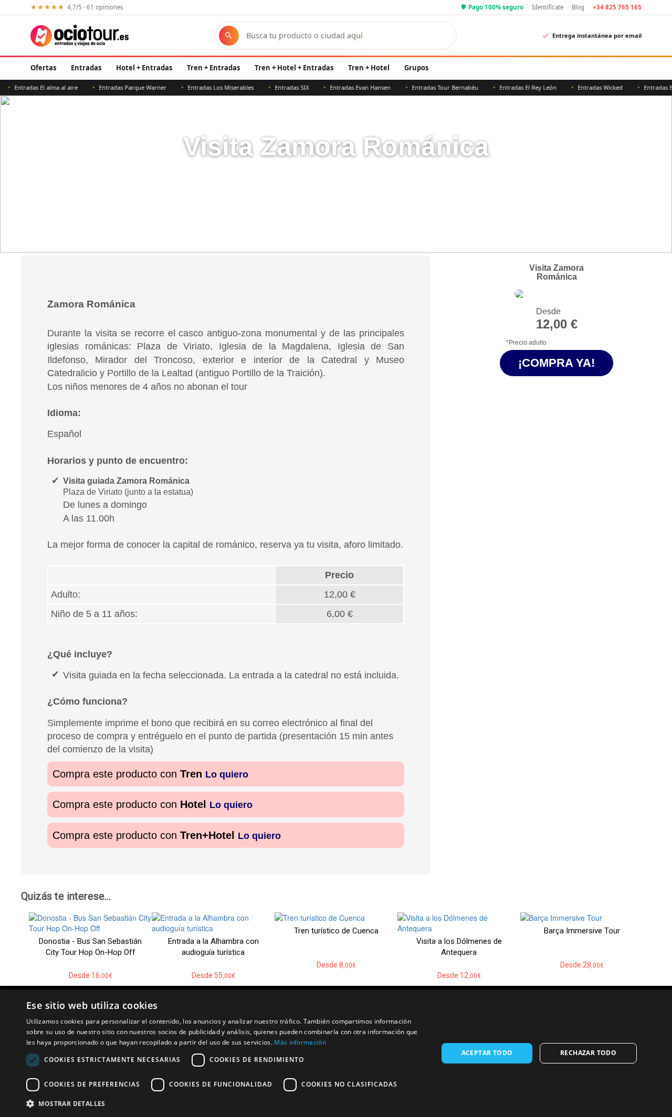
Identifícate (547, 7)
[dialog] (336, 1053)
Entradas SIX (278, 87)
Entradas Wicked (587, 87)
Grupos (416, 67)
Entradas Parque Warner (119, 87)
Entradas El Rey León (514, 87)
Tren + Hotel (369, 67)
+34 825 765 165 (617, 7)
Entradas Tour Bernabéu (431, 87)
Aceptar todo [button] (487, 1052)
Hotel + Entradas (144, 67)
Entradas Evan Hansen (347, 87)
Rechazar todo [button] (588, 1052)
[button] (226, 1103)
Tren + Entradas (213, 67)
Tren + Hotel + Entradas (294, 67)
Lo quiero (226, 774)
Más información (300, 1042)
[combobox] (346, 35)
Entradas (86, 67)
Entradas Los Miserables (207, 87)
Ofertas (43, 67)
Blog (578, 7)
